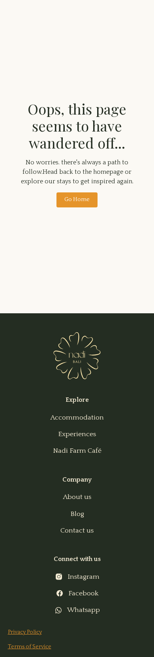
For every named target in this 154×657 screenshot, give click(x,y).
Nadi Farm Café (77, 451)
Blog (77, 514)
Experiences (77, 434)
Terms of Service (29, 647)
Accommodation (77, 418)
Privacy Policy (25, 632)
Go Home (77, 199)
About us (77, 497)
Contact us (77, 531)
